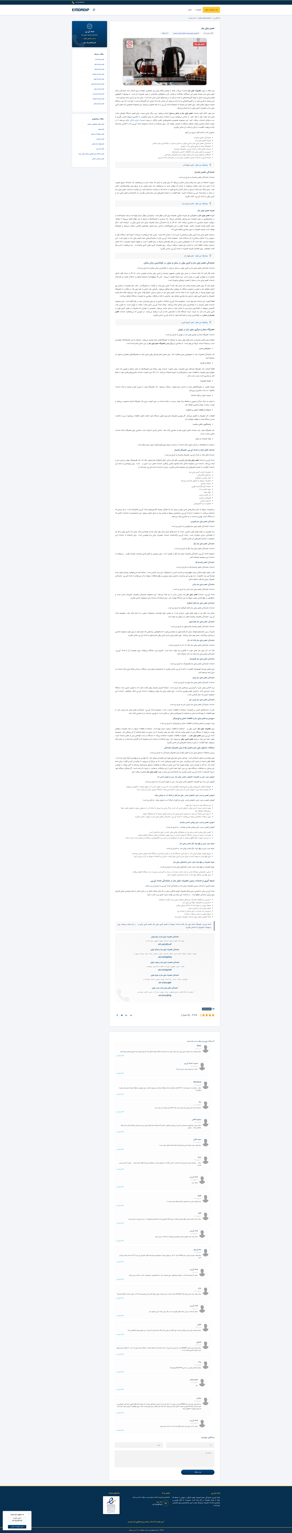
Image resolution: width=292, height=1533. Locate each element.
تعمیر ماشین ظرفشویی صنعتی (95, 124)
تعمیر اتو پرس (100, 149)
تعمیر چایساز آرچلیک (98, 99)
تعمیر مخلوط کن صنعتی (97, 134)
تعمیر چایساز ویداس (98, 94)
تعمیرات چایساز (206, 1009)
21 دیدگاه (164, 33)
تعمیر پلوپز (101, 129)
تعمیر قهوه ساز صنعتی (98, 144)
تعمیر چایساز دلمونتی (98, 74)
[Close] (28, 1513)
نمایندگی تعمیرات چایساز (204, 18)
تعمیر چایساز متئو (99, 64)
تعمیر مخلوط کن (188, 165)
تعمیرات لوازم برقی (192, 33)
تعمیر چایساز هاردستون (97, 84)
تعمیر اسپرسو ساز (188, 203)
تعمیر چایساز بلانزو (99, 104)
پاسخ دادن (119, 1056)
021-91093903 (157, 1504)
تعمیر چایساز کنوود (99, 79)
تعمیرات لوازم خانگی (137, 120)
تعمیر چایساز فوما (99, 69)
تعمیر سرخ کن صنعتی (98, 159)
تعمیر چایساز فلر (99, 59)
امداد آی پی (217, 18)
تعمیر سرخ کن (100, 139)
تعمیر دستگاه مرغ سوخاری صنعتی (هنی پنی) (91, 154)
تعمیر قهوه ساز (189, 256)
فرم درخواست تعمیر (17, 1527)
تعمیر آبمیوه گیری (188, 322)
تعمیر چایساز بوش (99, 89)
